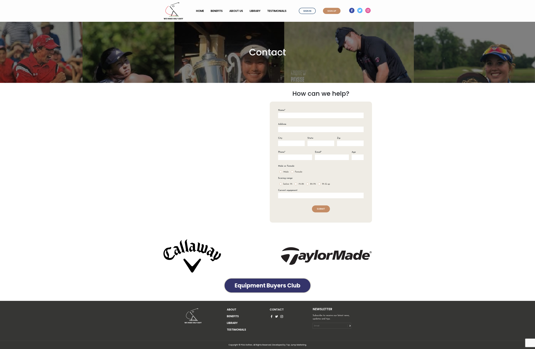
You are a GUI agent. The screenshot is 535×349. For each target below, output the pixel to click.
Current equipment (287, 190)
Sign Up (331, 11)
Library (255, 11)
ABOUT (231, 309)
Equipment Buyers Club (267, 285)
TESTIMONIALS (236, 330)
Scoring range (285, 178)
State (310, 138)
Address (282, 124)
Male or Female (286, 166)
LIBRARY (232, 323)
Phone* (281, 152)
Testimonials (276, 11)
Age (354, 152)
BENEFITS (233, 316)
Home (200, 11)
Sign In (307, 11)
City (280, 138)
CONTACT (277, 309)
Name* (281, 110)
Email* (318, 152)
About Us (236, 11)
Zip (338, 138)
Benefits (217, 11)
